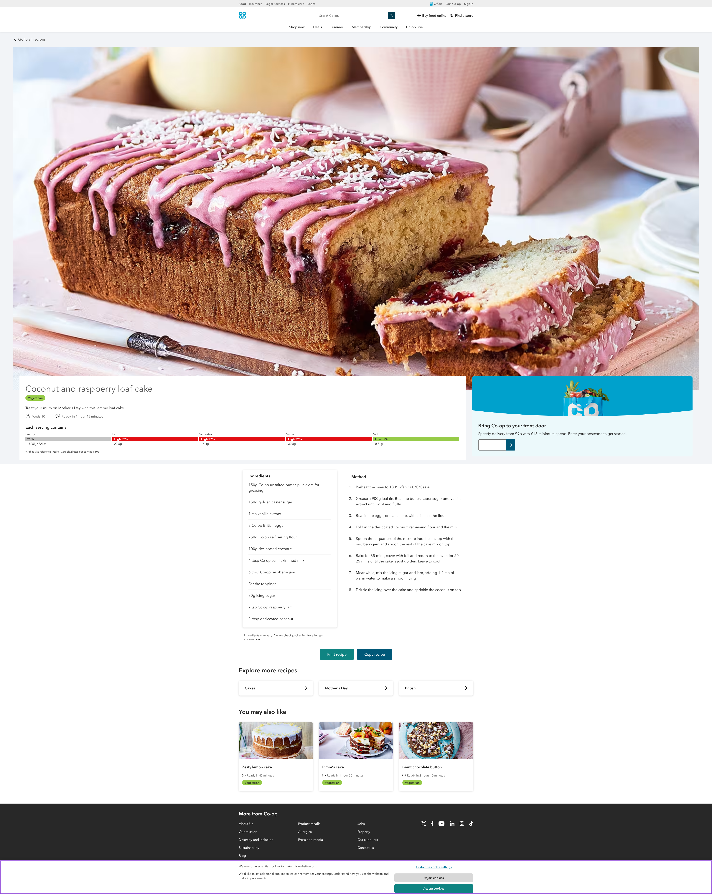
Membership (361, 27)
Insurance (255, 4)
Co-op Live (414, 27)
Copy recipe (374, 654)
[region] (356, 877)
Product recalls (309, 824)
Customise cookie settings (434, 867)
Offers (438, 4)
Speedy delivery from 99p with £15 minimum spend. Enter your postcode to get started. (552, 433)
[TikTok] (471, 823)
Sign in (468, 4)
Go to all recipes (32, 39)
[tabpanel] (290, 556)
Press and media (310, 840)
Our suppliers (367, 840)
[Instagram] (462, 823)
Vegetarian (35, 398)
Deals (317, 27)
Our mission (248, 832)
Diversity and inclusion (256, 840)
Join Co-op (453, 4)
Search (391, 15)
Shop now (297, 27)
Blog (242, 856)
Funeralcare (296, 4)
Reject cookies (434, 878)
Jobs (361, 824)
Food (242, 4)
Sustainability (249, 848)
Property (363, 832)
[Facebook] (432, 823)
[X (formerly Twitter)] (423, 823)
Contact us (365, 848)
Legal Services (275, 4)
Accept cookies (433, 888)
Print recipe (337, 654)
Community (389, 27)
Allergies (305, 832)
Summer (336, 27)
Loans (311, 4)
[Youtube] (441, 823)
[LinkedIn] (452, 823)
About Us (246, 824)
